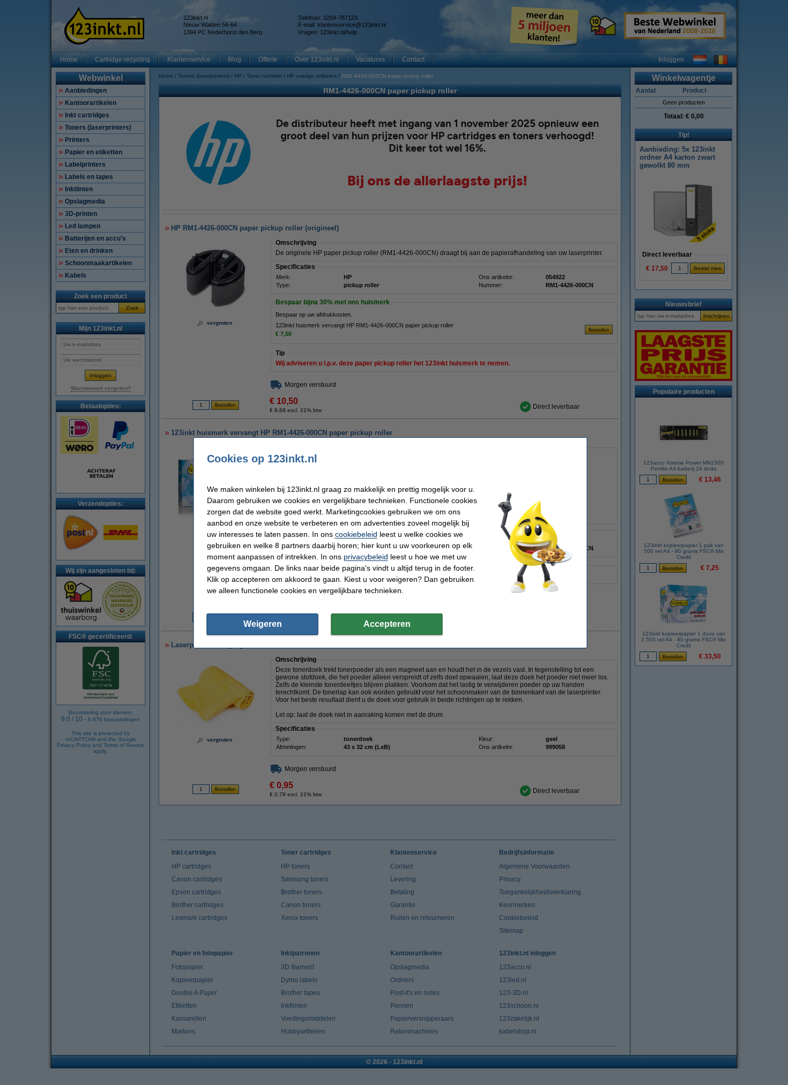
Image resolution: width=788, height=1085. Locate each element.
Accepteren (387, 623)
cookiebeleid (356, 534)
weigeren (262, 623)
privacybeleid (366, 556)
